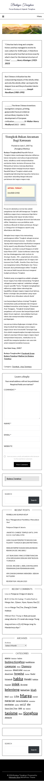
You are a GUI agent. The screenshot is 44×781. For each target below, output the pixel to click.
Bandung (13, 658)
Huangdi (8, 685)
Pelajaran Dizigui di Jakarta (16, 527)
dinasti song (26, 670)
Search (8, 494)
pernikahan (9, 704)
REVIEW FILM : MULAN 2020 (16, 581)
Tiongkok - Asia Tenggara (22, 367)
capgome (10, 666)
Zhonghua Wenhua (22, 149)
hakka (18, 678)
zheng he (8, 718)
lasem (11, 696)
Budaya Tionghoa (22, 5)
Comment (10, 389)
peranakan (32, 701)
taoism (28, 708)
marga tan (10, 700)
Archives (8, 643)
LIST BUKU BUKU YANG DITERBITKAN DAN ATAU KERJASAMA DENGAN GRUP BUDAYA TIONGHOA (22, 558)
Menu (39, 16)
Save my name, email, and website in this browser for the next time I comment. (23, 457)
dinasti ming (8, 670)
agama (7, 658)
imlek (16, 684)
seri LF (23, 704)
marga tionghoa (22, 701)
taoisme (11, 713)
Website (8, 446)
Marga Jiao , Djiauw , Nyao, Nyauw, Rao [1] (22, 602)
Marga (26, 695)
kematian (25, 690)
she (28, 704)
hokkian (35, 679)
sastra (17, 705)
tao (24, 708)
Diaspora (26, 666)
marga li (35, 697)
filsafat (32, 674)
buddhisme (30, 662)
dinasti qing (17, 670)
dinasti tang (9, 674)
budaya (19, 658)
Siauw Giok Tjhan (11, 708)
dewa (18, 667)
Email (7, 435)
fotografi (8, 679)
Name (7, 423)
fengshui (19, 673)
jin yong (24, 684)
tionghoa (30, 713)
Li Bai (16, 696)
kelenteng (12, 690)
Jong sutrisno (10, 624)
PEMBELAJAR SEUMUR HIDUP (17, 515)
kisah (33, 689)
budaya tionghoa (15, 661)
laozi (7, 696)
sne (20, 708)
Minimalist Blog (14, 777)
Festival (27, 674)
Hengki (28, 679)
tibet (20, 714)
